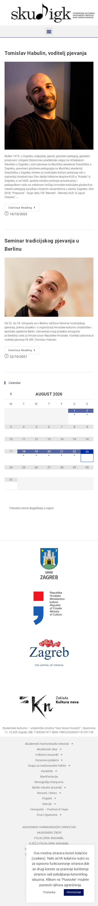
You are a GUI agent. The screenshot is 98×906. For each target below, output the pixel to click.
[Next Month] (87, 394)
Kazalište (47, 771)
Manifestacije (49, 776)
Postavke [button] (49, 892)
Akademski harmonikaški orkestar (47, 743)
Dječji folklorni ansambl (49, 843)
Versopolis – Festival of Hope (49, 809)
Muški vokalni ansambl (47, 787)
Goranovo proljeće (47, 760)
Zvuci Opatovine (47, 815)
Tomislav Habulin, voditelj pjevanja (46, 53)
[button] (49, 31)
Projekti (47, 798)
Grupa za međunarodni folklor (47, 765)
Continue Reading (23, 206)
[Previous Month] (11, 394)
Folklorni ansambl (47, 754)
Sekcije (47, 804)
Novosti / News (47, 793)
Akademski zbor (47, 749)
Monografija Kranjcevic (49, 782)
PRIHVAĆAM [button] (74, 892)
